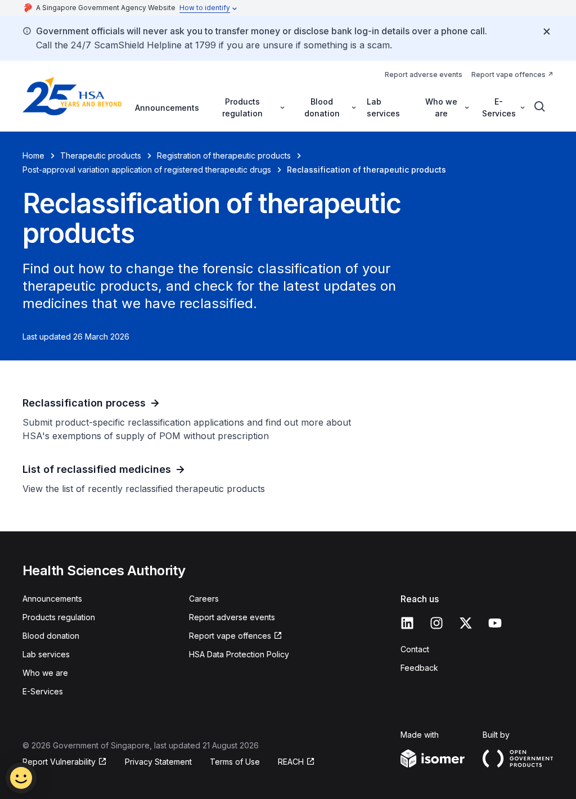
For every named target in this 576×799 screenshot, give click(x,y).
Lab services (383, 107)
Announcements (167, 107)
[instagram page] (436, 623)
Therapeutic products (100, 155)
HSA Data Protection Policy (239, 654)
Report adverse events (423, 74)
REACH (291, 761)
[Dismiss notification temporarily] (546, 31)
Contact (414, 649)
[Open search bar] (540, 106)
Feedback (419, 667)
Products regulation (58, 617)
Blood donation (50, 635)
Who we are (45, 673)
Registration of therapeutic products (224, 155)
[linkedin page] (407, 623)
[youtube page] (495, 623)
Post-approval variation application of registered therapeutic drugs (146, 169)
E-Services (42, 691)
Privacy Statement (158, 761)
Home (33, 155)
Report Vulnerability (59, 761)
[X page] (465, 623)
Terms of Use (235, 761)
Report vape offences (508, 74)
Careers (204, 598)
